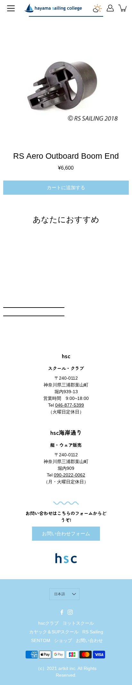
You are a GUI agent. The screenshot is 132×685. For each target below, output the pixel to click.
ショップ (63, 640)
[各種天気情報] (97, 8)
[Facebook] (61, 612)
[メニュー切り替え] (11, 8)
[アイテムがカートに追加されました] (123, 8)
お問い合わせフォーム (66, 533)
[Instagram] (70, 612)
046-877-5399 (69, 405)
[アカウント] (110, 8)
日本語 (59, 594)
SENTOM (40, 640)
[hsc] (53, 8)
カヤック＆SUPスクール (53, 631)
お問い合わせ (89, 640)
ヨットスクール (78, 623)
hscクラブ (48, 623)
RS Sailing (92, 631)
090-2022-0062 (69, 475)
